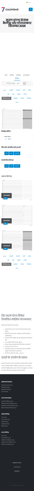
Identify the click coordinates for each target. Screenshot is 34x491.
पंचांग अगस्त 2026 (5, 419)
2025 (4, 90)
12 (6, 139)
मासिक (18, 75)
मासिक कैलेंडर (4, 421)
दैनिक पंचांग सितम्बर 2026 (7, 444)
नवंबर (22, 98)
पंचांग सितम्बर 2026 (6, 438)
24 (11, 139)
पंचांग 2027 (4, 435)
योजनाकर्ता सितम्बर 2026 (7, 401)
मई (8, 94)
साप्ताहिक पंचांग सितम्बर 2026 (8, 442)
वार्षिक (12, 75)
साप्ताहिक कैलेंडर (5, 424)
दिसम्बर (29, 98)
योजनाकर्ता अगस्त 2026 (7, 385)
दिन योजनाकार (4, 391)
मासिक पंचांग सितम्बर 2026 (7, 440)
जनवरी (11, 90)
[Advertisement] (17, 53)
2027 (17, 102)
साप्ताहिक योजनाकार (6, 389)
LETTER (17, 153)
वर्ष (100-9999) (11, 83)
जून (13, 94)
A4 (6, 153)
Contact (17, 471)
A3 (11, 153)
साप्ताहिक (26, 75)
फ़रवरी (18, 90)
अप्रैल (29, 90)
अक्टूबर (15, 98)
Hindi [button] (29, 2)
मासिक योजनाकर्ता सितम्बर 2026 (9, 403)
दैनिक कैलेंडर (4, 426)
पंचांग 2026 (4, 417)
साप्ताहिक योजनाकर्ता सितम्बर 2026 (9, 405)
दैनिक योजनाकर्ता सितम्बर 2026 (8, 408)
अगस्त (25, 94)
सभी (5, 75)
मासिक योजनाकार (5, 387)
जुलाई (18, 94)
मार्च (24, 90)
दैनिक (17, 78)
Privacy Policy (17, 462)
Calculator (17, 467)
